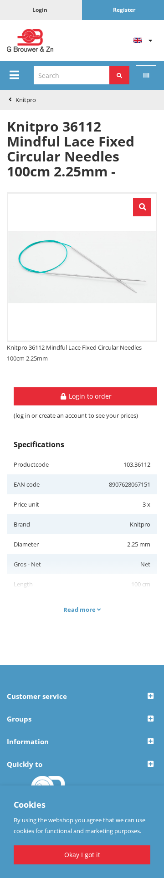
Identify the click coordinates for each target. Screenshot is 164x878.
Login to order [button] (89, 396)
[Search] (119, 75)
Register (124, 10)
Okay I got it (82, 854)
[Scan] (146, 75)
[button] (82, 696)
